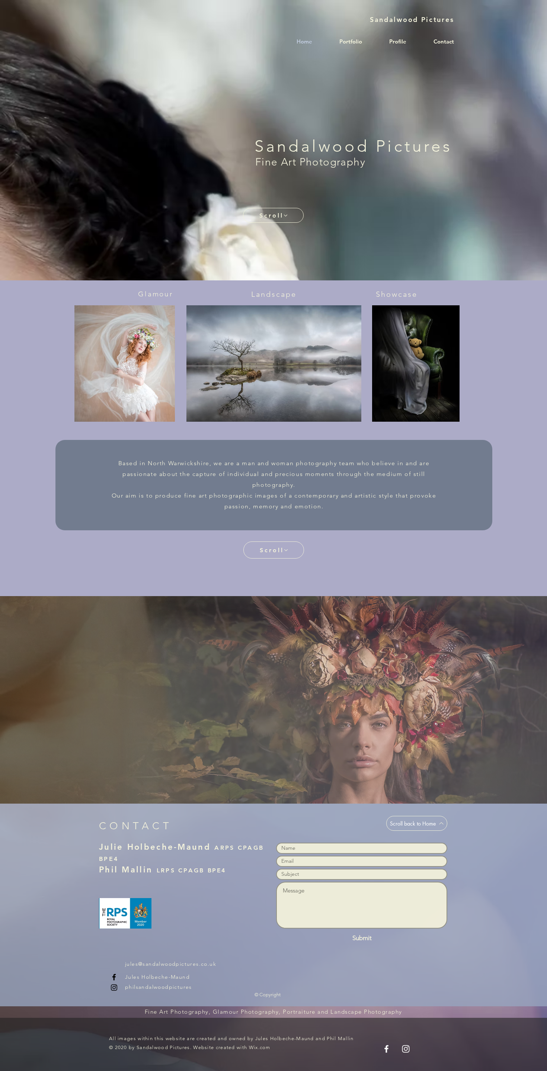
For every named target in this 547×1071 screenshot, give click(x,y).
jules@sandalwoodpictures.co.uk (170, 964)
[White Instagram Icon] (406, 1049)
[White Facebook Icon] (386, 1049)
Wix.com (260, 1047)
